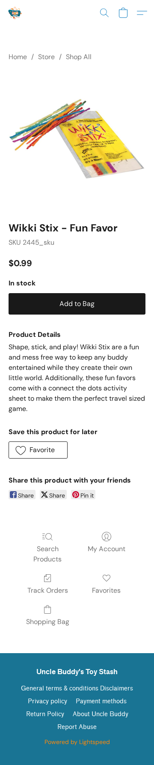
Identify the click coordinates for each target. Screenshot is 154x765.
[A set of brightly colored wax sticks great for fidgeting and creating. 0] (77, 139)
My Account (106, 548)
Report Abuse (77, 727)
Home (18, 56)
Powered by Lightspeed (77, 742)
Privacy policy (47, 701)
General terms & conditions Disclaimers (77, 688)
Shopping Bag (47, 621)
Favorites (106, 590)
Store (46, 56)
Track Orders (47, 590)
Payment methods (101, 701)
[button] (15, 13)
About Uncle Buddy (100, 714)
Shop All (79, 56)
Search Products (47, 554)
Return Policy (45, 714)
